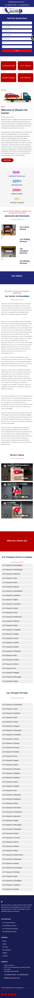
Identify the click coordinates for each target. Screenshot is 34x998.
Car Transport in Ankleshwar (12, 617)
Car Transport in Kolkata (10, 863)
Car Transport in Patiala (10, 820)
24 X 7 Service (25, 66)
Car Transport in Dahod (10, 664)
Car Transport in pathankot (11, 816)
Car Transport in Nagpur (10, 760)
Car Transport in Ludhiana (11, 885)
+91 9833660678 (23, 5)
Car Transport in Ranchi (10, 842)
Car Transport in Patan (10, 625)
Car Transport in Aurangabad (12, 868)
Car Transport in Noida (10, 722)
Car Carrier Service (8, 922)
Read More (7, 160)
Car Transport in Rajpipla (10, 672)
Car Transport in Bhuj (9, 655)
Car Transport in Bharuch (10, 621)
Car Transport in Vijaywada (11, 795)
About (4, 944)
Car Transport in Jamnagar (11, 604)
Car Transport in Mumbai (10, 752)
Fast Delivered (25, 78)
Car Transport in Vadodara (11, 595)
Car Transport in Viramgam (11, 651)
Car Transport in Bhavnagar (11, 677)
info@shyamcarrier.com (16, 2)
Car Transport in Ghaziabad (11, 730)
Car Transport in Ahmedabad (12, 565)
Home (4, 941)
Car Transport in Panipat (10, 889)
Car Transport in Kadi (9, 578)
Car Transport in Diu (9, 668)
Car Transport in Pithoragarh (12, 825)
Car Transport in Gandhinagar (12, 569)
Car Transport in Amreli (10, 608)
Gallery (4, 953)
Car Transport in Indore (10, 765)
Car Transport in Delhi (9, 717)
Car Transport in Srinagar (10, 743)
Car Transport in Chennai (10, 747)
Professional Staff (8, 66)
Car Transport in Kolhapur (11, 872)
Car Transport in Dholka (10, 647)
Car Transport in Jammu (10, 739)
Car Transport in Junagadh (11, 630)
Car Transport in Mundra (10, 587)
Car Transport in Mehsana (11, 574)
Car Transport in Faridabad (11, 734)
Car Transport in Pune (9, 756)
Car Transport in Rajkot (10, 599)
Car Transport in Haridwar (11, 777)
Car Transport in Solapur (10, 846)
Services (5, 947)
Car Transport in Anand (10, 638)
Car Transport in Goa (9, 790)
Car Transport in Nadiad (10, 634)
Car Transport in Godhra (10, 642)
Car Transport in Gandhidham (12, 591)
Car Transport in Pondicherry (12, 812)
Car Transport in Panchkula (11, 807)
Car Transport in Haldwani (11, 773)
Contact (5, 956)
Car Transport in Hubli (9, 876)
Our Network (6, 950)
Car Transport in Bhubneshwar (12, 855)
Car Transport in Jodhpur (10, 786)
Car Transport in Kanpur (10, 833)
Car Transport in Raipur (10, 850)
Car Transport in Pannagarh (11, 829)
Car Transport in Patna (10, 803)
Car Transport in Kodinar (10, 660)
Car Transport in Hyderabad (11, 859)
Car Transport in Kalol (9, 582)
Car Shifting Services (9, 925)
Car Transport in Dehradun (11, 769)
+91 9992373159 (10, 5)
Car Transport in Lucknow (11, 837)
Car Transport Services (10, 928)
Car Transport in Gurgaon (11, 726)
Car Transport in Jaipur (10, 782)
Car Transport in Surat (9, 612)
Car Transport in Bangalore (11, 799)
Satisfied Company (8, 78)
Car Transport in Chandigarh (12, 880)
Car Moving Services (9, 931)
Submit (17, 50)
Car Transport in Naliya (10, 681)
